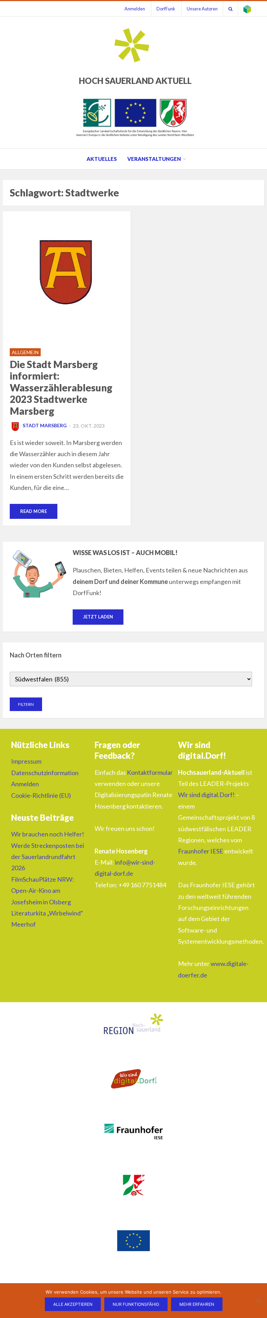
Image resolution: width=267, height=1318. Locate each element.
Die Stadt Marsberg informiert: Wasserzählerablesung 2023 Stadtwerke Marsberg (61, 387)
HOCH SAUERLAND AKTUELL (135, 81)
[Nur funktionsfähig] (258, 1300)
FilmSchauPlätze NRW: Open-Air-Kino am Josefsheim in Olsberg (42, 890)
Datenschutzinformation (45, 773)
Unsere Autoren (202, 8)
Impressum (26, 761)
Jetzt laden (98, 616)
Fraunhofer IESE (200, 851)
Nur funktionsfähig (136, 1304)
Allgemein (25, 352)
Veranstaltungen (154, 159)
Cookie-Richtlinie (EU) (41, 795)
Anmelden (134, 8)
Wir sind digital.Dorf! (206, 794)
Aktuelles (102, 159)
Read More (33, 511)
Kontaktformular (150, 772)
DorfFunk (165, 8)
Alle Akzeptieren (72, 1304)
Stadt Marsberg (45, 425)
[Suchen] (230, 8)
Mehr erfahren (196, 1304)
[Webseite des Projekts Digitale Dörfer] (247, 8)
